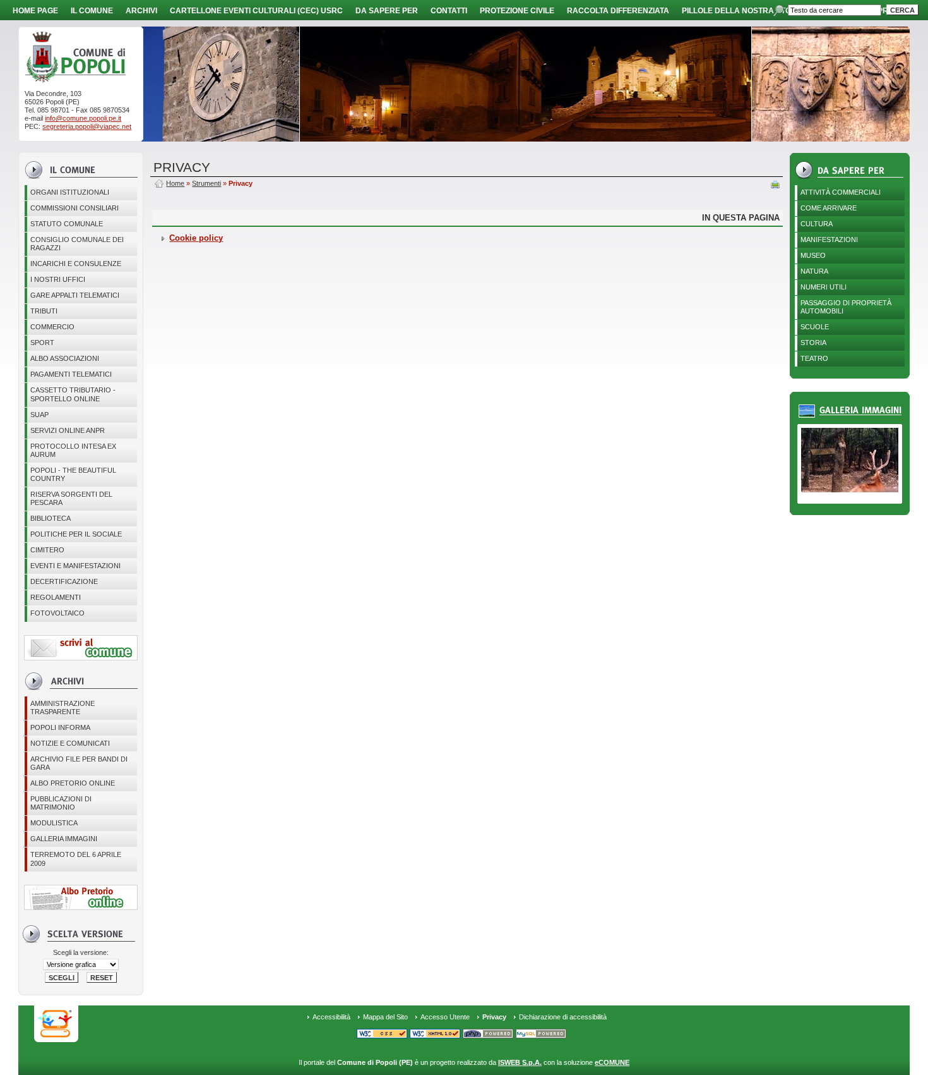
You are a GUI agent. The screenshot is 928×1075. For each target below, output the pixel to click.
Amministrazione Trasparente (62, 707)
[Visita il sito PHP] (488, 1034)
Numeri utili (823, 287)
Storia (813, 342)
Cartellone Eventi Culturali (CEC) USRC (256, 10)
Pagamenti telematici (71, 374)
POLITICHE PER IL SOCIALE (76, 534)
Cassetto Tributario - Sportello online (73, 394)
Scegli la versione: (81, 952)
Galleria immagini (63, 838)
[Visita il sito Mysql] (541, 1034)
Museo (813, 255)
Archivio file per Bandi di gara (79, 763)
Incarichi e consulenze (75, 263)
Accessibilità (331, 1017)
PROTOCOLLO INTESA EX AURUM (73, 450)
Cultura (816, 224)
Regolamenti (55, 597)
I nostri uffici (57, 279)
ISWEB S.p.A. (520, 1062)
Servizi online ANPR (67, 430)
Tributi (43, 311)
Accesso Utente (445, 1017)
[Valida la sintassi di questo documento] (435, 1034)
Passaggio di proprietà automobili (845, 307)
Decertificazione (64, 581)
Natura (814, 271)
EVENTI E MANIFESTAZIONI (75, 565)
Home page (35, 10)
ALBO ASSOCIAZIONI (64, 358)
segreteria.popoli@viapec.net (86, 126)
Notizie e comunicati (70, 743)
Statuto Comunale (66, 224)
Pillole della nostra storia (743, 10)
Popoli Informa (60, 727)
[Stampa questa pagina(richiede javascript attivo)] (775, 185)
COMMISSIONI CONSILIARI (74, 208)
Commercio (52, 327)
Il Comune (92, 10)
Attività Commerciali (840, 192)
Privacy (494, 1017)
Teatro (814, 358)
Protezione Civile (517, 10)
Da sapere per (386, 10)
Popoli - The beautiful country (73, 474)
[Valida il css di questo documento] (382, 1034)
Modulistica (54, 823)
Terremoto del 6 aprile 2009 (75, 858)
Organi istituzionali (69, 192)
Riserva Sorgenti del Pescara (71, 498)
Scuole (814, 327)
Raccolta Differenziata (618, 10)
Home (175, 183)
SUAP (39, 414)
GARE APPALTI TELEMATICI (74, 295)
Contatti (449, 10)
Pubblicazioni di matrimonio (61, 803)
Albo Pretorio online (72, 783)
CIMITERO (47, 550)
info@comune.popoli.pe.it (83, 118)
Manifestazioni (829, 239)
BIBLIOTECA (50, 518)
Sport (42, 342)
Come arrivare (828, 208)
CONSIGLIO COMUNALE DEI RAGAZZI (77, 244)
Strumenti (206, 183)
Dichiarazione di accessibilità (563, 1017)
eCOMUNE (612, 1062)
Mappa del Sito (385, 1017)
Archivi (141, 10)
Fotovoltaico (57, 613)
